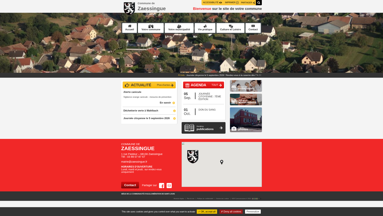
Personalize (253, 211)
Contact (253, 29)
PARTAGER (246, 2)
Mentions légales (179, 198)
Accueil (129, 29)
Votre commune (151, 29)
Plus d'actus (163, 85)
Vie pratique (205, 29)
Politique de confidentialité (205, 198)
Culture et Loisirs (230, 29)
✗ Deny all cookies (231, 211)
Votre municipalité (179, 29)
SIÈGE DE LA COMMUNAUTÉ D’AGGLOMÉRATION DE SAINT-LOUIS (148, 194)
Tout (215, 85)
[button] (28, 45)
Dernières (205, 128)
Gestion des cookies (222, 198)
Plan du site (190, 198)
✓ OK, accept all (207, 211)
